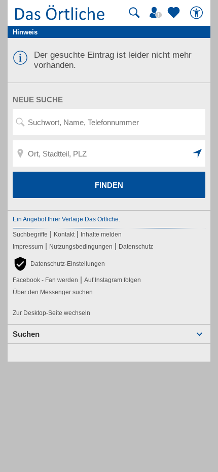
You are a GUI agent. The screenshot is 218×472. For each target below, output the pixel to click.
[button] (197, 153)
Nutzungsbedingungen (81, 246)
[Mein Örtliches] (157, 12)
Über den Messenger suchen (53, 292)
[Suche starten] (134, 12)
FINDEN (109, 185)
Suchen (26, 334)
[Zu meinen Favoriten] (175, 12)
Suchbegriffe (30, 234)
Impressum (28, 246)
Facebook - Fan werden (45, 280)
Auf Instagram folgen (112, 280)
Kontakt (64, 234)
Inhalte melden (101, 234)
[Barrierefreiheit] (197, 12)
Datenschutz (136, 246)
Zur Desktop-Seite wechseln (51, 313)
